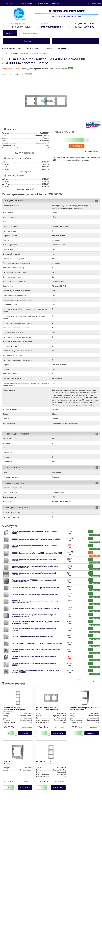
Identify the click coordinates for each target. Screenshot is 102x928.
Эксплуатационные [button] (14, 482)
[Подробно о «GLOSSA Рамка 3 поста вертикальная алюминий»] (51, 753)
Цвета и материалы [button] (14, 467)
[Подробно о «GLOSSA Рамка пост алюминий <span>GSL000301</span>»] (17, 753)
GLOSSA (48, 48)
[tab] (51, 200)
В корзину (78, 146)
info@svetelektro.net (52, 26)
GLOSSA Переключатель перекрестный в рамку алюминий (34, 629)
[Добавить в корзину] (90, 531)
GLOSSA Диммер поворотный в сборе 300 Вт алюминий (37, 553)
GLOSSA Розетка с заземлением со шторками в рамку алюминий (36, 650)
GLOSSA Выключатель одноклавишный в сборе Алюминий (34, 574)
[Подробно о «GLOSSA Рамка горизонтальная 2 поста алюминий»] (84, 698)
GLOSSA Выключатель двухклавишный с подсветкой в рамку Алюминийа (35, 602)
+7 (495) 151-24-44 (84, 23)
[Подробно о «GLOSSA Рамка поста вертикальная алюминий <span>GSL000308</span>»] (17, 698)
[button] (10, 33)
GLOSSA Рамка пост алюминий (16, 762)
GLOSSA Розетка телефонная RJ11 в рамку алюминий (37, 643)
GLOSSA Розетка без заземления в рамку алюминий (35, 595)
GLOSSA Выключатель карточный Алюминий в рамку (36, 539)
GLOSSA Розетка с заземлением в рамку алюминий (35, 608)
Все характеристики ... (25, 153)
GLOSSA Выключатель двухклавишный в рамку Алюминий (34, 664)
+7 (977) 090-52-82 (84, 26)
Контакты (55, 3)
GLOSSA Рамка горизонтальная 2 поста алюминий (84, 708)
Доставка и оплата (24, 3)
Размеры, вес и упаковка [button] (17, 433)
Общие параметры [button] (14, 200)
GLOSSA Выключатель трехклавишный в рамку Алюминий (34, 560)
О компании (43, 3)
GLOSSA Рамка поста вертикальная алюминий (14, 709)
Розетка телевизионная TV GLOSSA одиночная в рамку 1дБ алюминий (34, 581)
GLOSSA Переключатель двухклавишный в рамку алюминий (34, 532)
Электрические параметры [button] (17, 507)
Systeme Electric (33, 48)
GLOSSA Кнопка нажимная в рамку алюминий (33, 636)
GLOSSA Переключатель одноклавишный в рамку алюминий (34, 546)
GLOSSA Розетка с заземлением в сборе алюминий (35, 588)
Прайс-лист (8, 3)
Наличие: (61, 68)
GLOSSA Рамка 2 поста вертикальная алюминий (47, 708)
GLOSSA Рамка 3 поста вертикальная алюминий (47, 762)
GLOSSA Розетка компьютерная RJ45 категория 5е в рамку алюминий (34, 615)
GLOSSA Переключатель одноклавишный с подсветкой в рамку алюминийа (35, 622)
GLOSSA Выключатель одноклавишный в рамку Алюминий (34, 657)
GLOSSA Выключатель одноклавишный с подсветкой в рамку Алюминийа (35, 567)
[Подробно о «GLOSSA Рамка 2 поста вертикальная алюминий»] (51, 698)
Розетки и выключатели (11, 48)
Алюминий (62, 48)
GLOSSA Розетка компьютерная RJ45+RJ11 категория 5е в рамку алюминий (36, 671)
